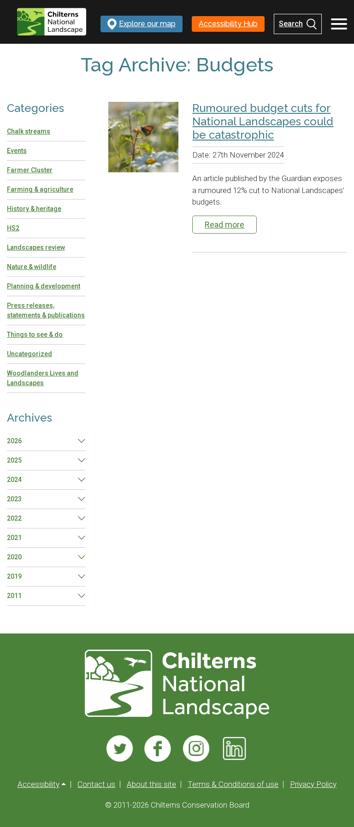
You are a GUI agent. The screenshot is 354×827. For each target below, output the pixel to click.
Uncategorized (29, 354)
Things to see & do (35, 334)
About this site (151, 784)
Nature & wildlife (31, 266)
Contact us (96, 784)
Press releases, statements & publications (46, 310)
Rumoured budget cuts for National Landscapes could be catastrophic (262, 121)
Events (17, 150)
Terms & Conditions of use (233, 784)
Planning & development (43, 286)
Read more (224, 224)
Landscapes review (36, 247)
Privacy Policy (313, 784)
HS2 (13, 228)
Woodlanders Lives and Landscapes (42, 378)
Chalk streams (28, 131)
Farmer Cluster (30, 170)
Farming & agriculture (40, 189)
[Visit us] (119, 748)
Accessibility (38, 784)
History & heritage (34, 208)
